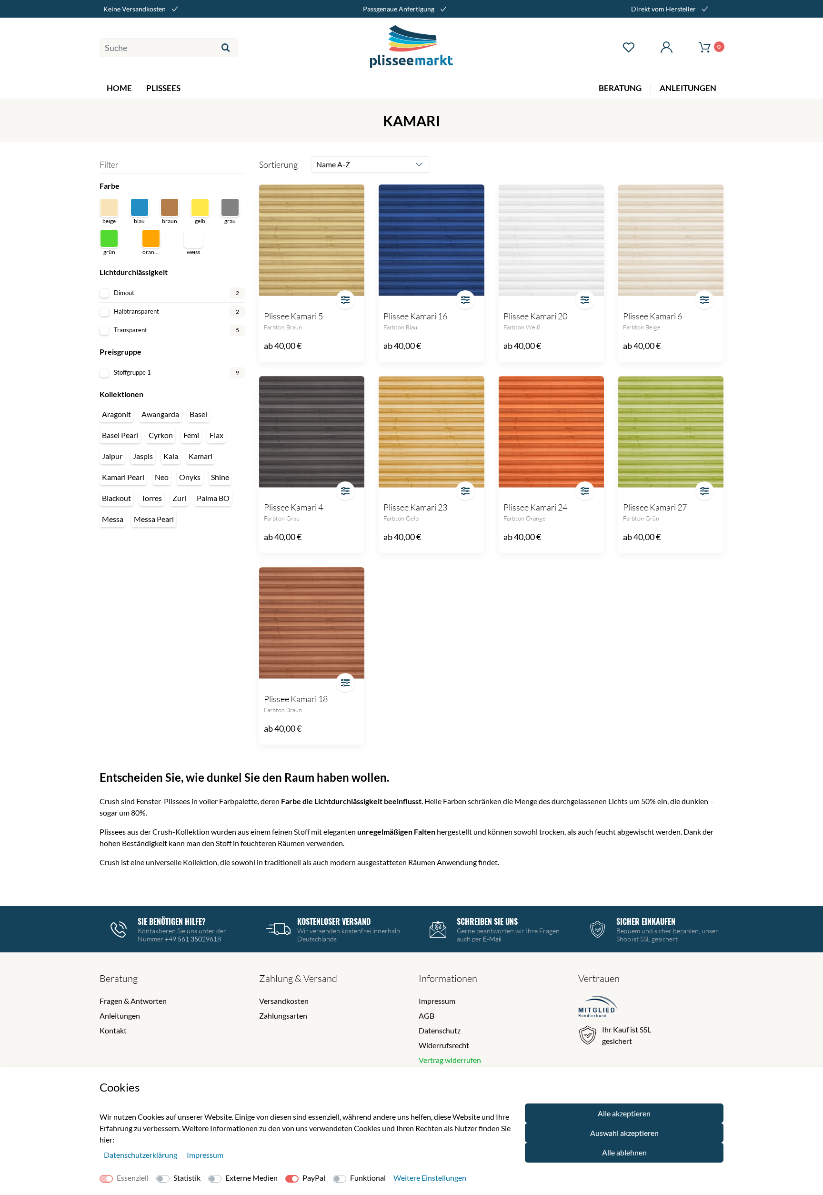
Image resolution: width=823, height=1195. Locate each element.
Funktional (368, 1177)
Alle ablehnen (624, 1152)
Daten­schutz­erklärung (141, 1154)
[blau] (139, 207)
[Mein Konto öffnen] (666, 47)
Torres (151, 497)
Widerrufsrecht (444, 1045)
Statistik (187, 1177)
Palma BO (213, 497)
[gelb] (200, 207)
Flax (216, 434)
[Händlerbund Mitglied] (598, 1008)
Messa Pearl (154, 518)
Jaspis (143, 455)
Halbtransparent (176, 311)
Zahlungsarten (283, 1015)
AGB (426, 1015)
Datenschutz (440, 1030)
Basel (198, 414)
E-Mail (492, 939)
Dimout (176, 292)
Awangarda (160, 414)
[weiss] (193, 238)
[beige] (109, 207)
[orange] (151, 238)
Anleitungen (120, 1015)
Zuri (179, 497)
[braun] (169, 207)
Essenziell (133, 1177)
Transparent (176, 330)
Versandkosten (284, 1000)
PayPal (313, 1177)
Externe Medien (251, 1177)
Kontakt (113, 1030)
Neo (162, 476)
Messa (112, 518)
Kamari (200, 455)
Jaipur (112, 455)
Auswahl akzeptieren (624, 1132)
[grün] (109, 238)
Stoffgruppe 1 (176, 372)
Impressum (437, 1000)
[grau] (230, 207)
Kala (170, 455)
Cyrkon (161, 434)
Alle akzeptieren (624, 1113)
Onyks (190, 476)
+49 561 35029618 (193, 939)
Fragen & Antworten (133, 1000)
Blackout (116, 497)
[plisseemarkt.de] (411, 48)
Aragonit (116, 414)
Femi (191, 434)
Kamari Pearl (123, 476)
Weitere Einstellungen (429, 1177)
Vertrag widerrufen (450, 1059)
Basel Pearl (120, 434)
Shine (220, 476)
